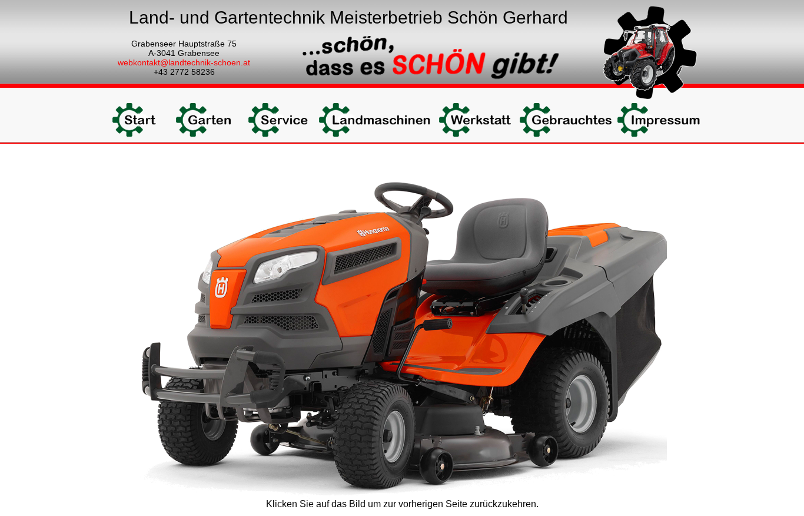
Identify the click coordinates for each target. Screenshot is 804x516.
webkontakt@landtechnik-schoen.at (184, 62)
